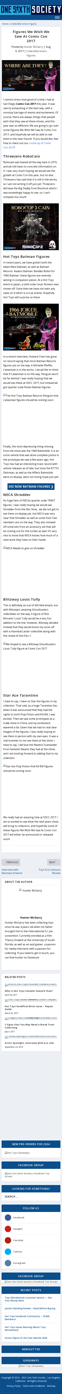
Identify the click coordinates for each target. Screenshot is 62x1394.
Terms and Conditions (33, 1385)
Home (5, 23)
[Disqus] (31, 1096)
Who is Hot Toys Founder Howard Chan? (29, 990)
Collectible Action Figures (24, 23)
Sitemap (51, 1385)
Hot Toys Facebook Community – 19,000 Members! (27, 1318)
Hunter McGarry (33, 47)
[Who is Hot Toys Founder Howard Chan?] (31, 985)
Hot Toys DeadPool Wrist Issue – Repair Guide (29, 1008)
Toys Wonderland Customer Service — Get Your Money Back (28, 1299)
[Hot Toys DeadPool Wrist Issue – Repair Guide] (31, 1000)
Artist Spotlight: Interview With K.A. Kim (29, 1042)
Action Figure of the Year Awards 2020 (26, 1337)
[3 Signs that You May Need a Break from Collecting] (31, 1018)
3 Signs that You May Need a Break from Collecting (29, 1026)
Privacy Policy (14, 1385)
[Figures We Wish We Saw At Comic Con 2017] (31, 75)
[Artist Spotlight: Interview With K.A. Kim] (31, 1037)
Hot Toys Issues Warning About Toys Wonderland (25, 1329)
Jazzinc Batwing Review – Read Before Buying (30, 1308)
